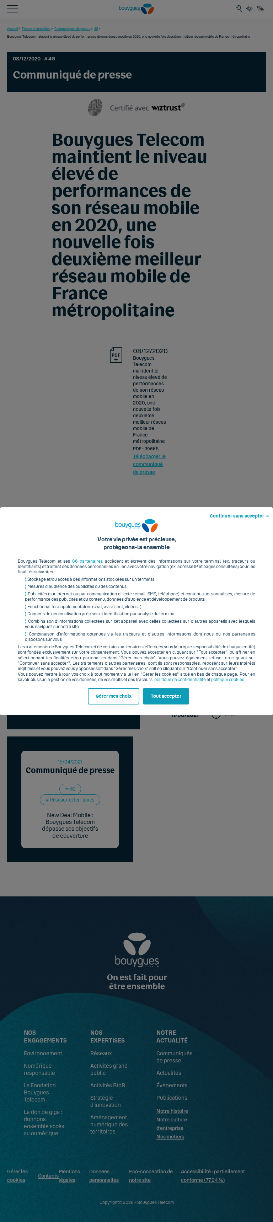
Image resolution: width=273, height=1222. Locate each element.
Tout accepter (166, 696)
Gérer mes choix (114, 696)
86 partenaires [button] (87, 561)
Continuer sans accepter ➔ (239, 516)
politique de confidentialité (180, 679)
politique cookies (227, 679)
